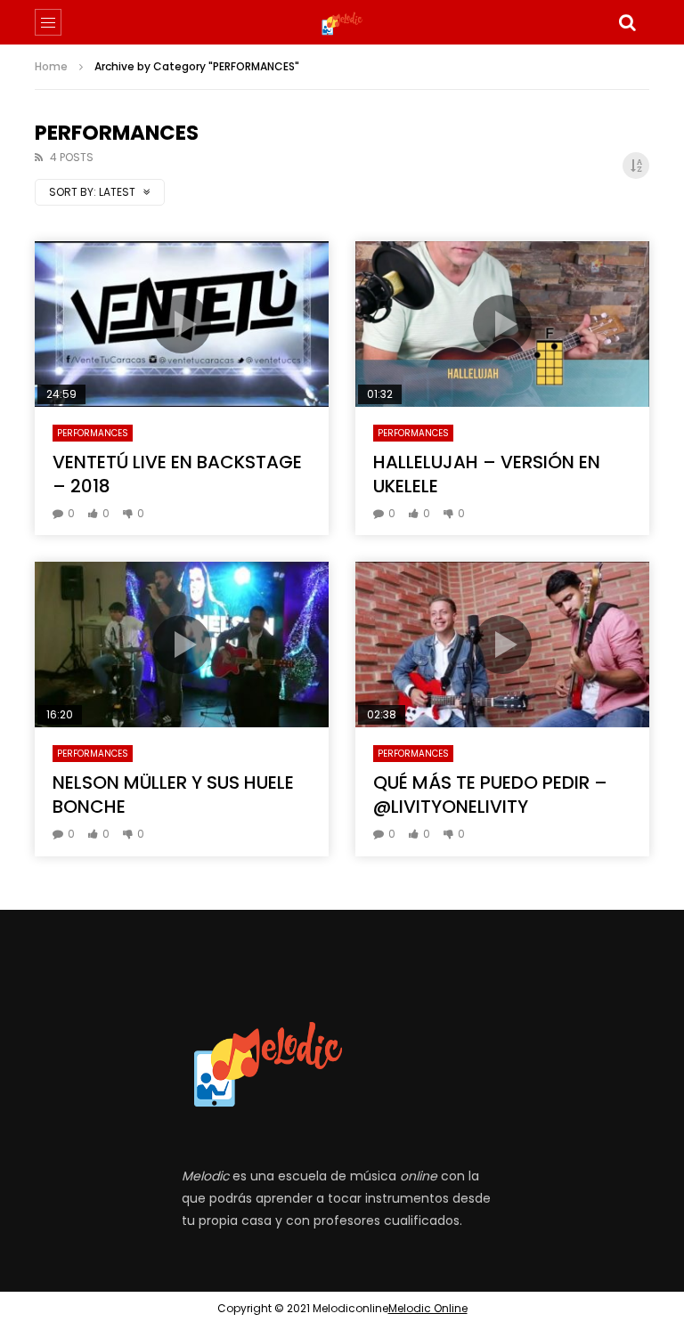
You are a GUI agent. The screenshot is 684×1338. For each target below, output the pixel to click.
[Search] (627, 22)
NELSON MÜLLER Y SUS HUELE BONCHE (173, 794)
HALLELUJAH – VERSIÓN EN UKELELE (486, 474)
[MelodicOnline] (342, 22)
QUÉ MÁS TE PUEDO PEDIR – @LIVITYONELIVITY (490, 794)
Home (51, 66)
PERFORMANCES (92, 433)
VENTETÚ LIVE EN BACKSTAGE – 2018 (177, 474)
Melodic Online (428, 1308)
